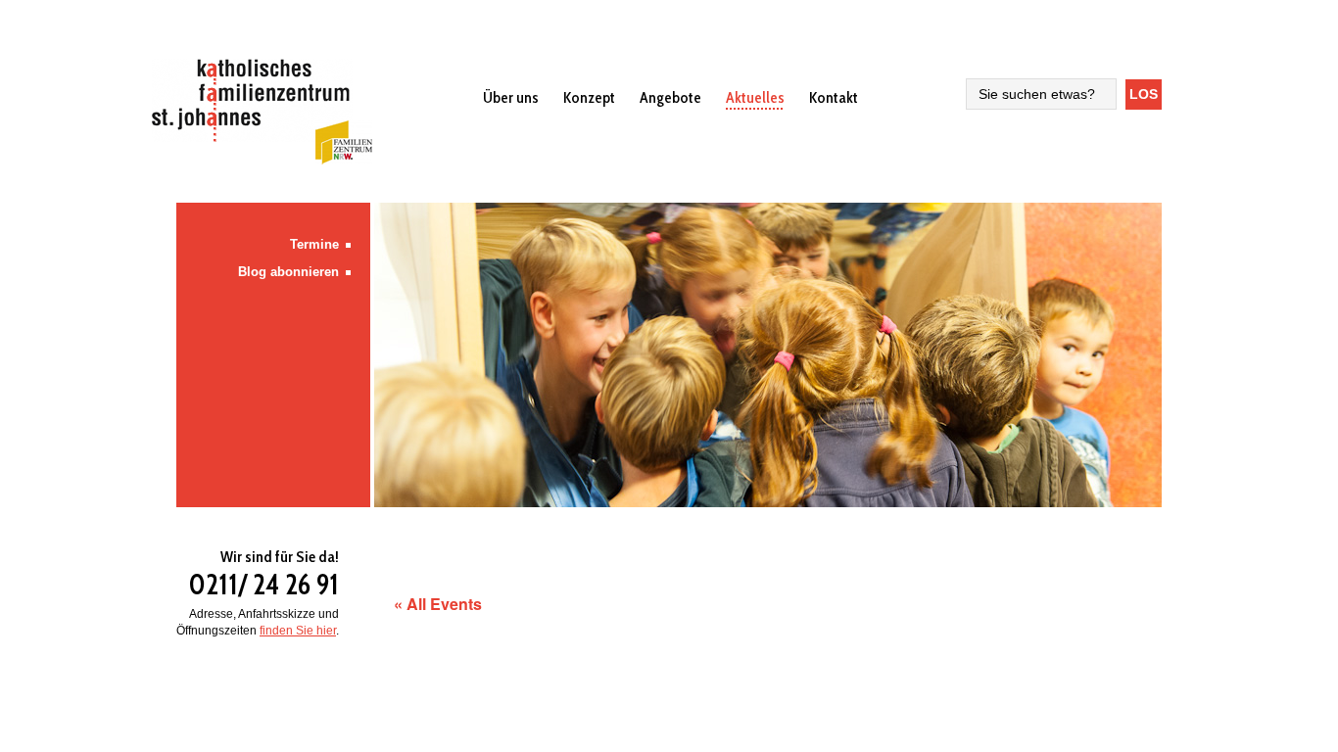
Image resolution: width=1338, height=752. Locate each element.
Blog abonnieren (288, 271)
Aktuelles (755, 97)
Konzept (589, 97)
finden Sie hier (298, 630)
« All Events (438, 603)
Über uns (511, 97)
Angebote (670, 97)
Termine (314, 244)
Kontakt (833, 97)
